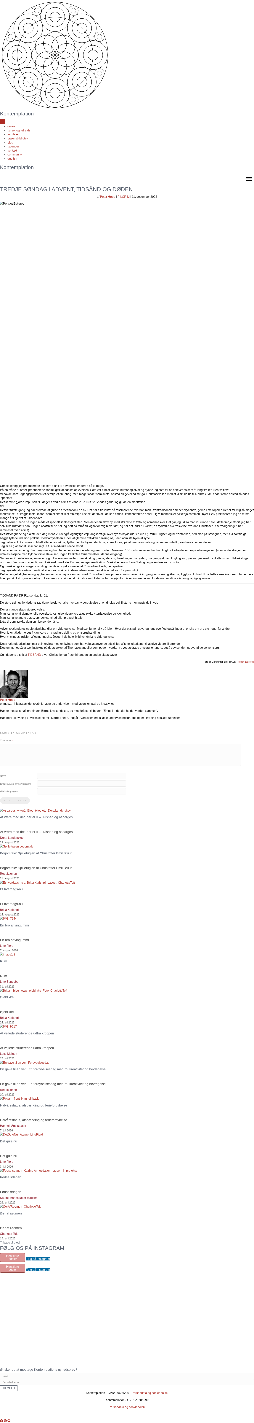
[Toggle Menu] (249, 179)
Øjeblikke (7, 1012)
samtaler (13, 134)
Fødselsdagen (10, 1192)
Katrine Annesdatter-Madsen (19, 1197)
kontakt (12, 150)
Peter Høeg (107, 196)
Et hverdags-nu (11, 904)
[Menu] (2, 121)
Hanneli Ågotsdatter (13, 1125)
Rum (3, 976)
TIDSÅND (34, 654)
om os (11, 126)
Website (9, 791)
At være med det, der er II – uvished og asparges (36, 832)
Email (15, 783)
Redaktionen (8, 873)
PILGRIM (124, 196)
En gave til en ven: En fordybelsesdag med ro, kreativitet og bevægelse (53, 1084)
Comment (6, 740)
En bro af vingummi (14, 940)
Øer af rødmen (11, 1228)
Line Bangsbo (9, 981)
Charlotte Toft (8, 1233)
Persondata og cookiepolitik (150, 1393)
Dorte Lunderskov (11, 837)
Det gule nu (8, 1156)
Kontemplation (17, 114)
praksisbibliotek (17, 138)
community (14, 154)
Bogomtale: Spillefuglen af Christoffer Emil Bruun (36, 868)
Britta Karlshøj (9, 909)
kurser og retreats (18, 130)
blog (10, 142)
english (12, 158)
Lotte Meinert (8, 1053)
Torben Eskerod (245, 661)
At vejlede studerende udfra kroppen (27, 1048)
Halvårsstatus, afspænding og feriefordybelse (33, 1120)
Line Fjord (6, 945)
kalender (13, 146)
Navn (3, 775)
